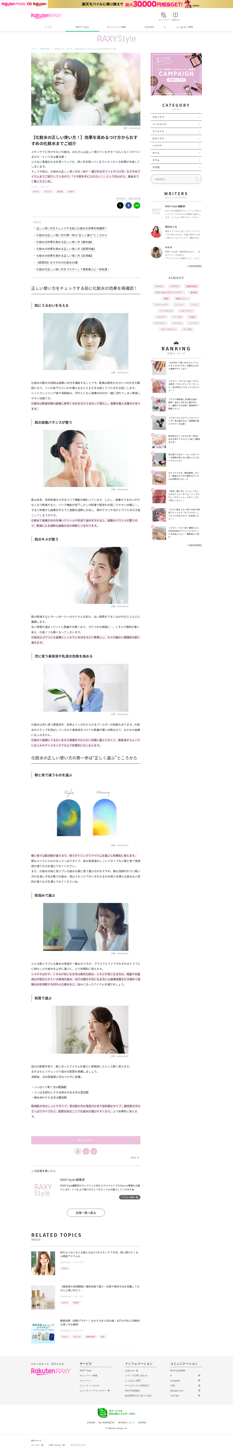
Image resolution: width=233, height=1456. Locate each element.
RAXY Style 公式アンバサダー (169, 292)
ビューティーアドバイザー (93, 1390)
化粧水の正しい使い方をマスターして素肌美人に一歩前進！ (73, 269)
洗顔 (102, 1336)
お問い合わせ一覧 (57, 1445)
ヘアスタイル (166, 310)
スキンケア (44, 187)
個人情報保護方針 (106, 1422)
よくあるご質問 (185, 27)
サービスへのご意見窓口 (137, 1385)
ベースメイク (159, 124)
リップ (194, 304)
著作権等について (126, 1422)
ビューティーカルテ (90, 1385)
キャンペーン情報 (116, 27)
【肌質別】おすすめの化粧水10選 (57, 262)
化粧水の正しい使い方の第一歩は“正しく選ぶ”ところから (71, 235)
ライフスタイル (168, 329)
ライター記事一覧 (130, 1197)
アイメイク (158, 131)
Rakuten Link (176, 1390)
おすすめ (48, 191)
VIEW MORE (194, 266)
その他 (155, 167)
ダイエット (160, 323)
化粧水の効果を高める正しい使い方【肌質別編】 (66, 249)
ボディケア (158, 138)
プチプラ (161, 316)
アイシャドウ (161, 304)
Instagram (175, 1380)
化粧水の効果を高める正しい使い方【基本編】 (65, 242)
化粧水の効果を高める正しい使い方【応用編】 (65, 255)
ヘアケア (157, 145)
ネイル (155, 152)
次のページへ (86, 1140)
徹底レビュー (182, 298)
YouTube (174, 1395)
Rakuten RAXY (46, 16)
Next (135, 1157)
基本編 (59, 191)
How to (36, 191)
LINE (172, 1385)
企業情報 (91, 1422)
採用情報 (142, 1422)
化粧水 (71, 191)
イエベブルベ (186, 310)
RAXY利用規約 (132, 1390)
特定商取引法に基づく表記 (138, 1395)
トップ (48, 27)
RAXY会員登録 (177, 1370)
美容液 (76, 1302)
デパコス (177, 323)
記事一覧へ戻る (86, 1213)
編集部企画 (90, 1336)
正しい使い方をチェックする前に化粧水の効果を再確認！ (71, 228)
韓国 (166, 298)
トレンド (179, 304)
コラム (155, 160)
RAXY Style (82, 27)
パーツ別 (177, 316)
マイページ (85, 1380)
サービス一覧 (37, 1445)
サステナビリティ (78, 1445)
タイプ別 (187, 329)
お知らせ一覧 (131, 1370)
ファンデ (193, 323)
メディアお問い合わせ (136, 1375)
